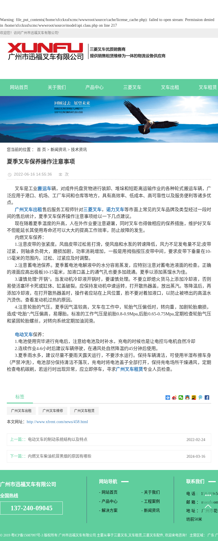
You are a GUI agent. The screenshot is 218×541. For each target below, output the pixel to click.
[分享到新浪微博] (174, 397)
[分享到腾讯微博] (200, 397)
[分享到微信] (181, 397)
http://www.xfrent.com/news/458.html (57, 422)
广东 (210, 535)
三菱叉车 (132, 87)
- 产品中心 (108, 501)
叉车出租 (170, 87)
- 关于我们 (150, 492)
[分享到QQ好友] (187, 397)
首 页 (41, 149)
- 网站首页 (108, 492)
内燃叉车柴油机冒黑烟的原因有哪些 (59, 456)
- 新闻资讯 (150, 510)
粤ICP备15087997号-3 (27, 535)
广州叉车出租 (21, 411)
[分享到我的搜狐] (194, 397)
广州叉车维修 (53, 411)
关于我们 (57, 87)
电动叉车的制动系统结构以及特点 (57, 439)
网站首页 (19, 87)
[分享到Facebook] (207, 397)
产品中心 (94, 87)
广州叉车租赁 (84, 411)
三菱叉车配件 (153, 535)
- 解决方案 (108, 510)
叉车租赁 (135, 535)
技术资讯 (79, 149)
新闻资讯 (58, 149)
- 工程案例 (150, 501)
